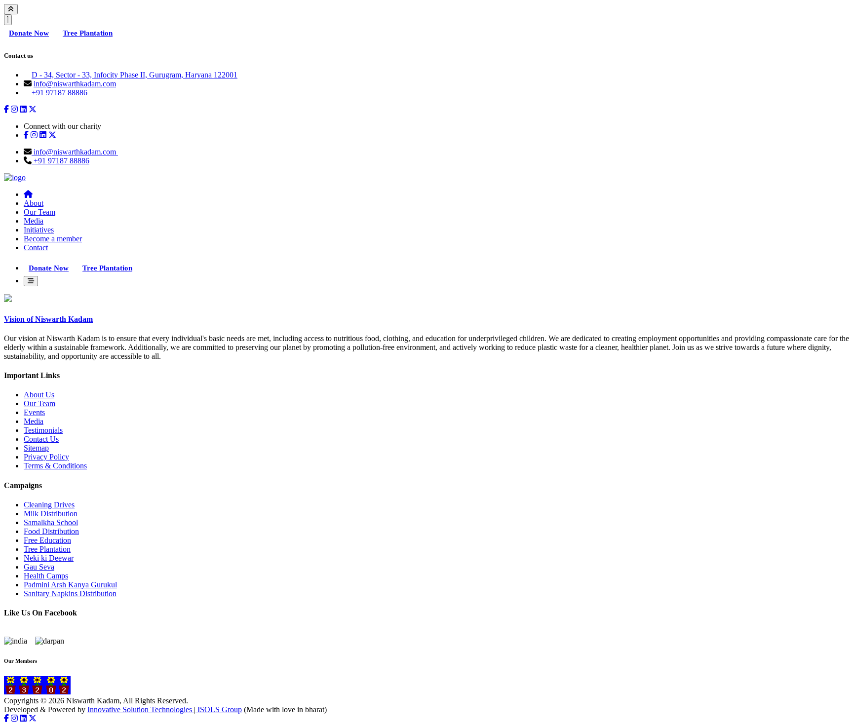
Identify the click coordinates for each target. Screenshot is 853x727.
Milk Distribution (51, 513)
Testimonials (43, 430)
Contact (36, 247)
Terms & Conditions (55, 465)
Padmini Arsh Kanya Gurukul (70, 584)
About (33, 203)
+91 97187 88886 (59, 92)
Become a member (53, 238)
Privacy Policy (46, 457)
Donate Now (29, 33)
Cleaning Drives (49, 504)
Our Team (39, 212)
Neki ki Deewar (49, 558)
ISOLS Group (218, 709)
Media (33, 221)
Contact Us (41, 439)
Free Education (47, 540)
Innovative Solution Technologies (140, 709)
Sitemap (36, 448)
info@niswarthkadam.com (75, 83)
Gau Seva (39, 567)
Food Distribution (51, 531)
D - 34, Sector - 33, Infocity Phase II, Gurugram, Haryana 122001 (134, 75)
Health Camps (46, 576)
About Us (39, 394)
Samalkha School (51, 522)
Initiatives (39, 230)
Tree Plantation (88, 33)
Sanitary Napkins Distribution (70, 593)
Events (34, 412)
